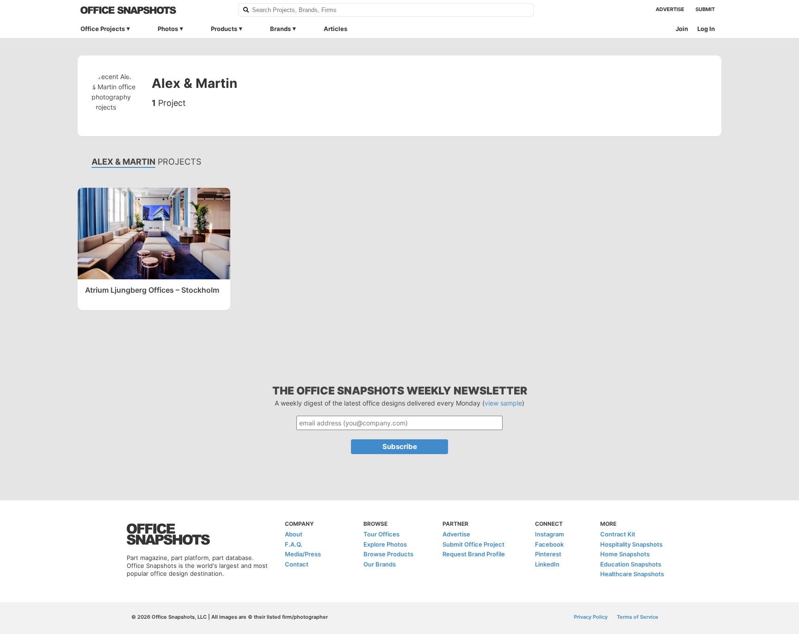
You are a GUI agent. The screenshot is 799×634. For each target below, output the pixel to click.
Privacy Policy (591, 617)
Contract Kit (617, 534)
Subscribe (399, 446)
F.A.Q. (293, 544)
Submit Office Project (473, 544)
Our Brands (379, 564)
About (293, 534)
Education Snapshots (630, 564)
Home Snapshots (625, 554)
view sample (503, 403)
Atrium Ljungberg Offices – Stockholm (152, 290)
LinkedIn (547, 564)
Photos (168, 28)
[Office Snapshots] (153, 10)
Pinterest (548, 554)
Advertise (670, 9)
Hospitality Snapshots (631, 544)
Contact (296, 564)
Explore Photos (385, 544)
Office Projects (102, 28)
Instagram (549, 534)
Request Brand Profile (474, 554)
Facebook (549, 544)
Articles (335, 28)
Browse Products (388, 554)
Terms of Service (637, 617)
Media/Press (303, 554)
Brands (280, 28)
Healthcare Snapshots (632, 574)
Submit (705, 9)
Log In (706, 28)
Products (224, 28)
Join (682, 28)
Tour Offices (381, 534)
